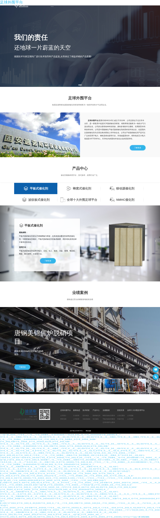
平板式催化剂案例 (109, 419)
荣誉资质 (63, 419)
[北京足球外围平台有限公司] (22, 5)
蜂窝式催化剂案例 (109, 415)
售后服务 (96, 419)
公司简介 (63, 415)
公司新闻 (76, 419)
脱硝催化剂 (96, 415)
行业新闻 (76, 415)
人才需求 (130, 419)
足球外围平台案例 (109, 422)
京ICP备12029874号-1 (76, 431)
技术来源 (86, 415)
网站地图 (88, 431)
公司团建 (130, 415)
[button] (155, 241)
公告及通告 (121, 415)
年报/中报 (120, 419)
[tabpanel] (80, 46)
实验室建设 (86, 419)
